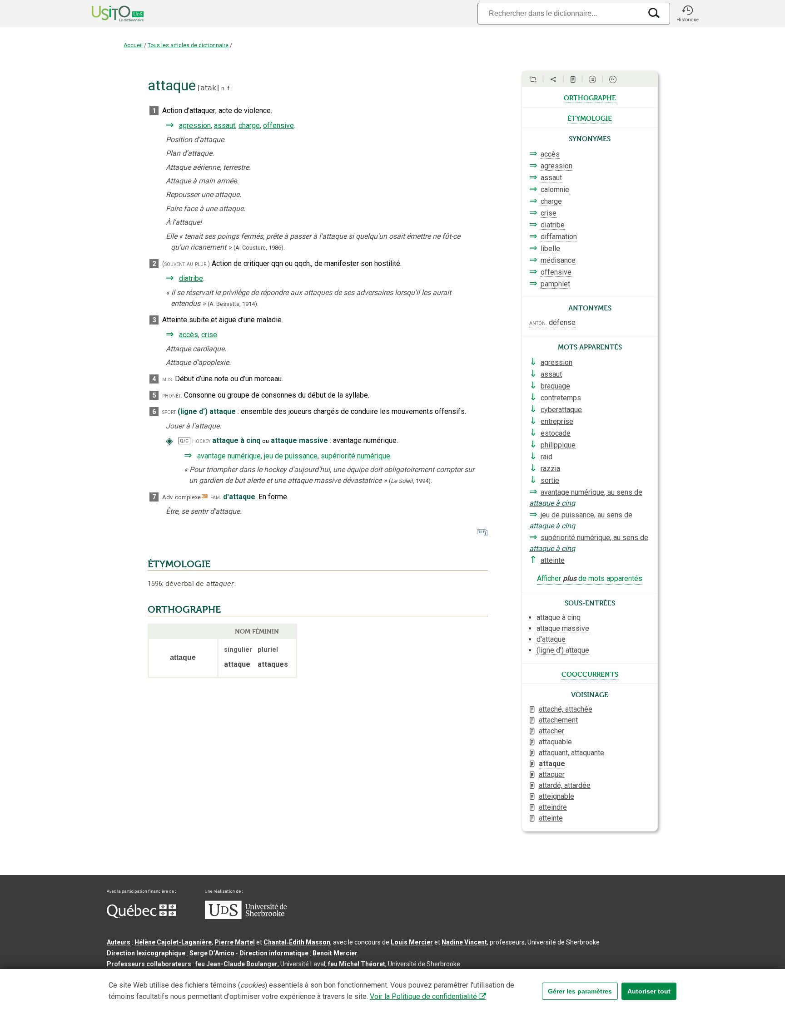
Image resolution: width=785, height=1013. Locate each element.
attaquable (555, 742)
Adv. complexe (181, 497)
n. (223, 88)
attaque (552, 763)
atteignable (556, 796)
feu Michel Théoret (356, 964)
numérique (244, 456)
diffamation (559, 236)
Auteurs (118, 942)
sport (169, 412)
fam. (215, 497)
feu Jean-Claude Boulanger (236, 964)
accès (188, 334)
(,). (410, 480)
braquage (555, 386)
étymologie (589, 117)
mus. (167, 379)
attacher (551, 731)
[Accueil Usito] (107, 13)
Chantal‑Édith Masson (296, 942)
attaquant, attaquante (571, 752)
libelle (550, 248)
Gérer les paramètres (580, 991)
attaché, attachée (565, 709)
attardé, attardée (565, 785)
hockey (201, 441)
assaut (224, 125)
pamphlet (555, 284)
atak (208, 88)
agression (195, 125)
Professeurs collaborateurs (149, 964)
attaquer (552, 774)
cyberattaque (561, 409)
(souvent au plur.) (186, 264)
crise (209, 334)
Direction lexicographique (146, 953)
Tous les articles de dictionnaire (188, 45)
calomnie (555, 189)
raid (546, 456)
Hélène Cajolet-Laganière (173, 942)
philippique (558, 445)
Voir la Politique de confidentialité (423, 996)
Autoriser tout (649, 991)
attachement (558, 720)
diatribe (191, 278)
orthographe (590, 97)
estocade (556, 433)
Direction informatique (273, 953)
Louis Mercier (412, 942)
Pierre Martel (234, 942)
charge (249, 125)
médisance (558, 260)
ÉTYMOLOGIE (179, 564)
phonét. (172, 395)
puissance (301, 456)
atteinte (553, 560)
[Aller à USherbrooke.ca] (246, 916)
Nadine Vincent (464, 942)
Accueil (133, 45)
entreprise (557, 421)
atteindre (553, 807)
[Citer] (533, 79)
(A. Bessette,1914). (233, 303)
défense (562, 322)
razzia (550, 468)
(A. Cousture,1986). (259, 247)
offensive (278, 125)
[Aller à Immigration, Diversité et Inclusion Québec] (141, 916)
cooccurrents (589, 673)
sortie (550, 480)
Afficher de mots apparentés (589, 578)
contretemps (561, 397)
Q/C (184, 441)
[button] (687, 13)
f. (229, 88)
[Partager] (553, 79)
